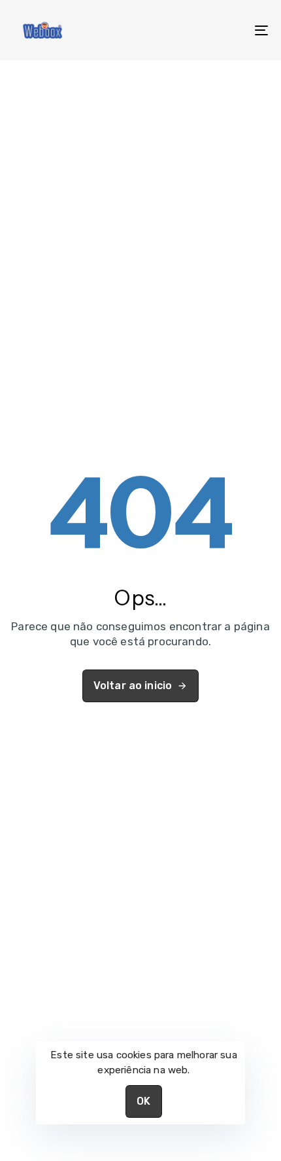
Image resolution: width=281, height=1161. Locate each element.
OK (143, 1101)
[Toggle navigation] (225, 30)
